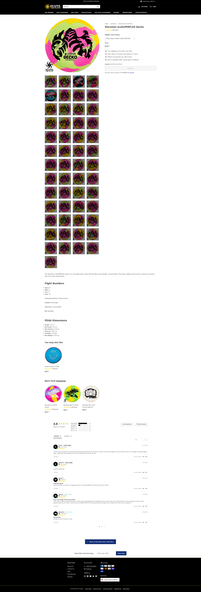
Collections (113, 23)
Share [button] (56, 456)
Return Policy (126, 588)
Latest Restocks (141, 12)
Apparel (116, 12)
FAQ (69, 571)
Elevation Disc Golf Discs (126, 23)
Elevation (61, 380)
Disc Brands (49, 12)
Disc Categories (62, 12)
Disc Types (74, 12)
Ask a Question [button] (128, 424)
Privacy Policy (88, 588)
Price (106, 43)
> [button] (104, 526)
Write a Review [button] (142, 424)
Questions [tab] (67, 436)
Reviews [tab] (56, 436)
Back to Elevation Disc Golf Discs (101, 542)
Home (106, 23)
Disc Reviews (72, 574)
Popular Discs (86, 12)
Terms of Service (97, 588)
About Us (70, 566)
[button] (144, 456)
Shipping (107, 64)
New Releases (127, 12)
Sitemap (70, 577)
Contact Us (71, 569)
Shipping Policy (117, 588)
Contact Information (108, 588)
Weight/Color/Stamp (112, 35)
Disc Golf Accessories (102, 12)
